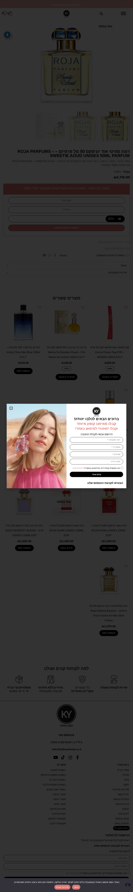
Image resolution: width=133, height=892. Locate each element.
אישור (76, 887)
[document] (66, 446)
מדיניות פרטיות (79, 468)
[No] (128, 884)
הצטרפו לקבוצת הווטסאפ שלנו (105, 483)
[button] (11, 408)
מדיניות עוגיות (62, 887)
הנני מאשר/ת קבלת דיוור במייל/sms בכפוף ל (96, 468)
